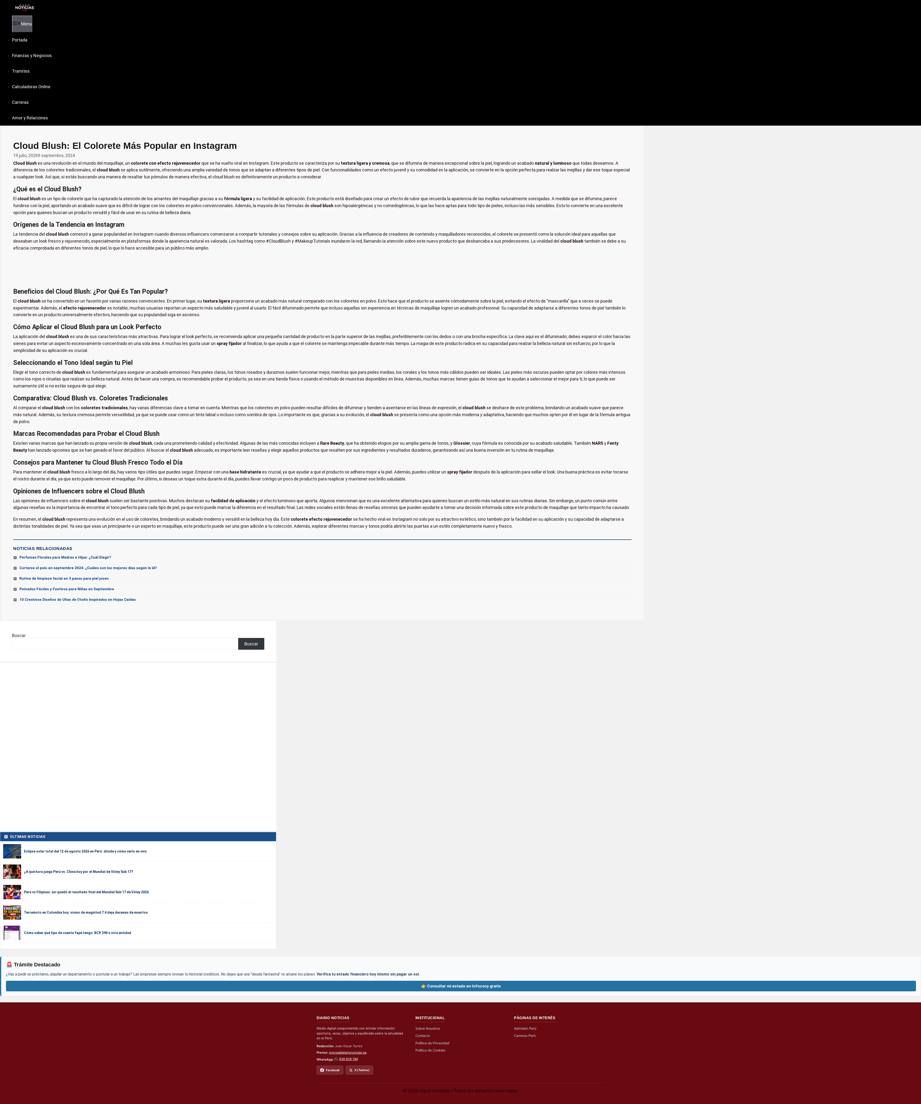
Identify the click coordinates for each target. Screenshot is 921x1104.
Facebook (333, 1070)
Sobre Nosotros (427, 1028)
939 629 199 (348, 1059)
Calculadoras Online (31, 86)
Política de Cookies (430, 1050)
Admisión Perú (525, 1028)
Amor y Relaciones (30, 117)
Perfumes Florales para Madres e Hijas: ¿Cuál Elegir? (65, 557)
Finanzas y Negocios (32, 55)
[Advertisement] (322, 269)
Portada (19, 39)
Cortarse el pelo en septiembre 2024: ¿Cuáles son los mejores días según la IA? (88, 568)
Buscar (19, 635)
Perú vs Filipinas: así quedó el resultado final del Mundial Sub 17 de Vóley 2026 (86, 892)
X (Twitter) (362, 1070)
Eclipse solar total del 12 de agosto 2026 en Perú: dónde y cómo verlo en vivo (85, 851)
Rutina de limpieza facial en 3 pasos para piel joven (64, 578)
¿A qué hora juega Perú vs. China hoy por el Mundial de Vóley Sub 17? (78, 872)
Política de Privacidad (432, 1043)
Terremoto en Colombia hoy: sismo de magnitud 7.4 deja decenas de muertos (86, 912)
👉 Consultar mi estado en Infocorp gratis (461, 986)
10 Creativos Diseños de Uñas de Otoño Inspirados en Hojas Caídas (77, 599)
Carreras (20, 102)
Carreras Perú (525, 1036)
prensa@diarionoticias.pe (348, 1052)
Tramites (21, 71)
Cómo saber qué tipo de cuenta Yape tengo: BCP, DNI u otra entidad (77, 933)
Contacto (422, 1036)
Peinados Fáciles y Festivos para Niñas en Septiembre (66, 589)
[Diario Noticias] (24, 7)
